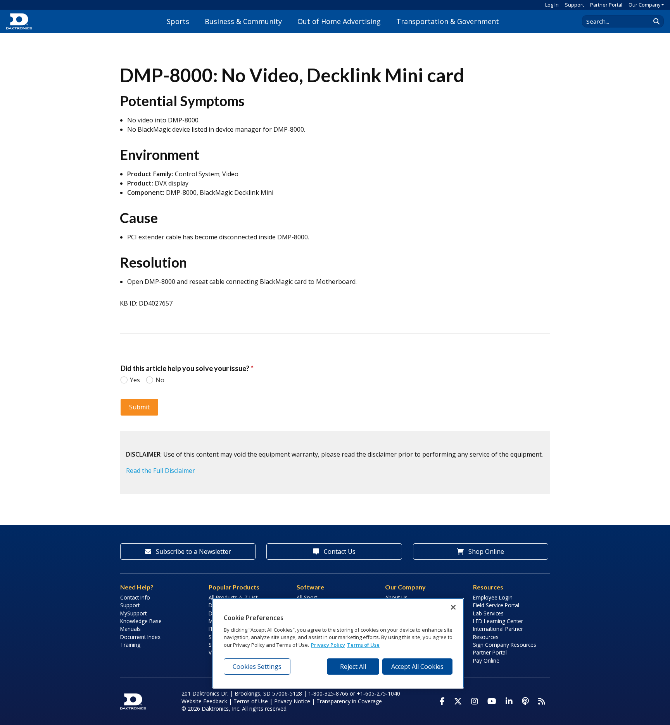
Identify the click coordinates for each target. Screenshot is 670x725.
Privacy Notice (292, 701)
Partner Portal (606, 4)
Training (130, 644)
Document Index (140, 637)
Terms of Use (250, 701)
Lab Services (488, 613)
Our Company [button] (644, 4)
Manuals (130, 628)
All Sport (307, 597)
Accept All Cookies (417, 666)
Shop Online (485, 551)
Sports (178, 21)
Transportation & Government (447, 21)
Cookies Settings (257, 666)
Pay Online (486, 660)
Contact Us (339, 551)
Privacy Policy (328, 644)
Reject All (353, 666)
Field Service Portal (496, 605)
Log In (552, 4)
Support (574, 4)
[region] (338, 643)
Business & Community (243, 21)
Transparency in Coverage (349, 701)
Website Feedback (204, 701)
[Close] (453, 607)
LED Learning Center (498, 621)
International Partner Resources (498, 632)
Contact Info (135, 597)
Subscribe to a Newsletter (192, 551)
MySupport (133, 613)
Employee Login (493, 597)
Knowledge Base (141, 621)
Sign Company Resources (504, 644)
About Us (396, 597)
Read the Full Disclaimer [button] (160, 470)
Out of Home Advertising (339, 21)
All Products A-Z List (233, 597)
